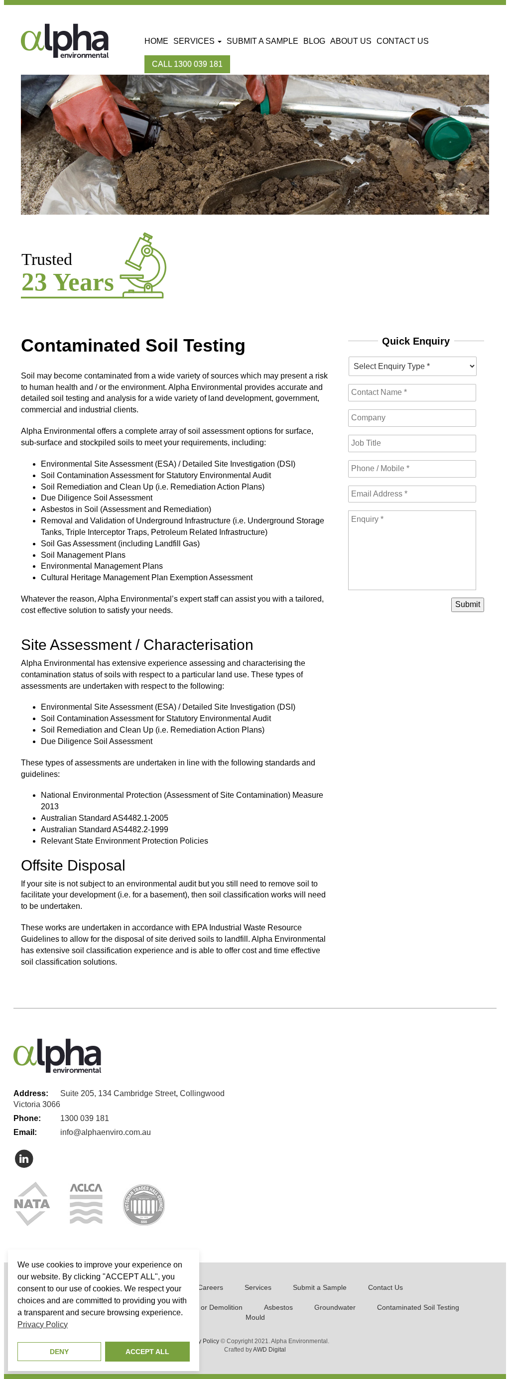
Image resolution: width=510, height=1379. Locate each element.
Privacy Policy (201, 1341)
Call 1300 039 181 (187, 64)
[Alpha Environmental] (65, 40)
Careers (210, 1287)
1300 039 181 (84, 1118)
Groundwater (335, 1307)
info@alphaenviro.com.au (105, 1132)
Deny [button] (59, 1352)
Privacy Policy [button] (42, 1324)
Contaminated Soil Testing (418, 1307)
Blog (314, 41)
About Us (351, 41)
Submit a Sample (262, 41)
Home (156, 41)
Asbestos (278, 1307)
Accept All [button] (147, 1352)
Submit (467, 604)
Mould (255, 1317)
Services (195, 41)
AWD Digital (269, 1349)
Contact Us (403, 41)
